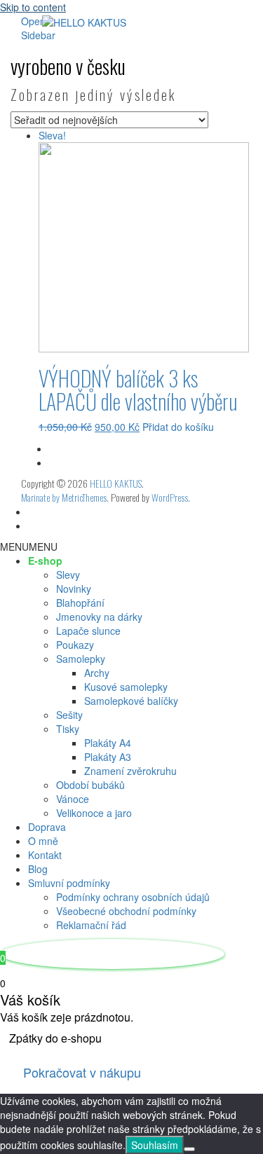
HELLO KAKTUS (116, 483)
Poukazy (75, 645)
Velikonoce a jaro (94, 813)
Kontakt (45, 855)
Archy (96, 673)
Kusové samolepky (126, 687)
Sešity (69, 715)
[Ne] (189, 1149)
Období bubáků (90, 785)
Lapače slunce (88, 631)
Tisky (67, 729)
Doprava (47, 827)
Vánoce (72, 799)
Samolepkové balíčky (131, 701)
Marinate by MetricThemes (64, 497)
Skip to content (33, 7)
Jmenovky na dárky (99, 617)
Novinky (73, 589)
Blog (38, 869)
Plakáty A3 (107, 757)
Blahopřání (80, 603)
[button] (29, 547)
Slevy (68, 575)
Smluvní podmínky (69, 883)
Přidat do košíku (178, 427)
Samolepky (80, 659)
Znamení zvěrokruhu (130, 771)
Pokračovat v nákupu (82, 1072)
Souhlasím (154, 1145)
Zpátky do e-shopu (55, 1038)
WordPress (169, 497)
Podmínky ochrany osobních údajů (133, 897)
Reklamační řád (91, 925)
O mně (43, 841)
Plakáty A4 (107, 743)
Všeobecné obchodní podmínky (126, 911)
